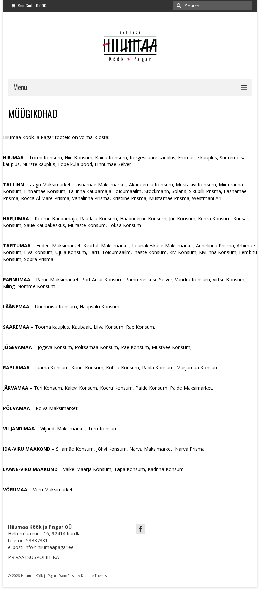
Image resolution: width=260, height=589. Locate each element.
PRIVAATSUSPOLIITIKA (33, 557)
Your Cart (31, 5)
